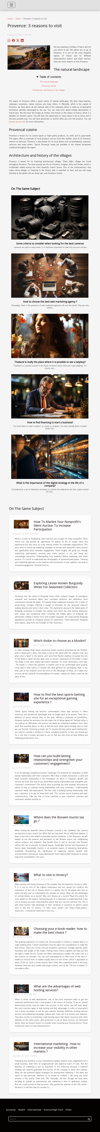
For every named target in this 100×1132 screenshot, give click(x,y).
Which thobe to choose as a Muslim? (60, 640)
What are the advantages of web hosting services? (57, 988)
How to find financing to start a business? (50, 422)
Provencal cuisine (49, 85)
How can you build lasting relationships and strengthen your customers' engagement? (58, 760)
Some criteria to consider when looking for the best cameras (50, 243)
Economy (11, 1109)
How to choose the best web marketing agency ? (50, 301)
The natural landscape (49, 81)
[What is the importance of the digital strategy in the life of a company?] (49, 457)
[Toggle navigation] (11, 5)
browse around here (17, 121)
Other (18, 18)
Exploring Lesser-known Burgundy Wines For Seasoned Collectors (58, 585)
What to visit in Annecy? (51, 875)
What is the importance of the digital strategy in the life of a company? (50, 484)
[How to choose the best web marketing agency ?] (49, 275)
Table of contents (50, 77)
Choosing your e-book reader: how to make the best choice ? (60, 930)
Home (10, 18)
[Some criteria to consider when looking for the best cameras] (49, 217)
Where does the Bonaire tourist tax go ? (59, 819)
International (34, 1109)
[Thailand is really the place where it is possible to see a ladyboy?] (49, 336)
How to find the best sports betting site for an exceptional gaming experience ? (59, 698)
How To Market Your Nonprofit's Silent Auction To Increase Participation (57, 525)
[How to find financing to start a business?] (49, 396)
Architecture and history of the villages (49, 90)
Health (21, 1109)
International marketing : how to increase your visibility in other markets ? (57, 1048)
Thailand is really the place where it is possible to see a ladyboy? (50, 362)
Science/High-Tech (53, 1109)
